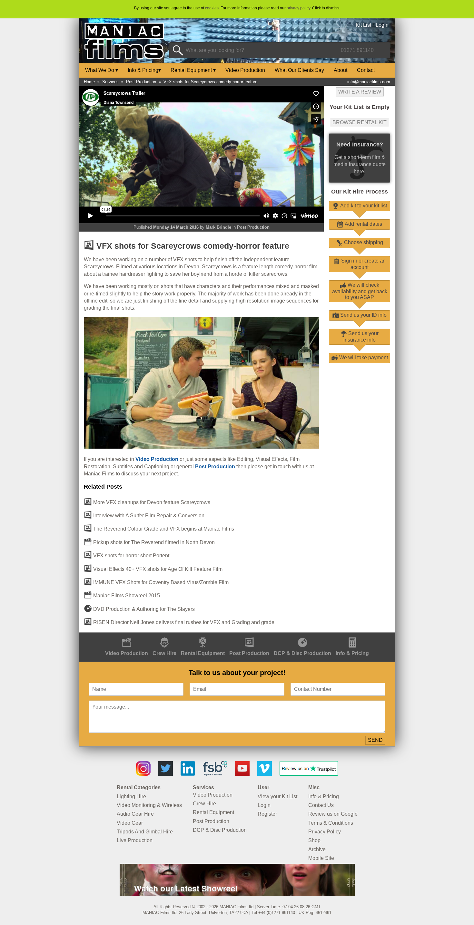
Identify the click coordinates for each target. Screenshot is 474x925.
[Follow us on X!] (165, 774)
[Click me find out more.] (237, 894)
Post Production (141, 81)
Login (382, 25)
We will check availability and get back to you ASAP (359, 291)
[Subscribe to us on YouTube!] (242, 774)
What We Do (101, 70)
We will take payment (363, 357)
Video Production (245, 70)
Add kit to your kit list (363, 205)
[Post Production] (249, 636)
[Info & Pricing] (352, 636)
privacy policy (298, 8)
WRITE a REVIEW (359, 91)
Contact (366, 70)
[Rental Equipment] (203, 636)
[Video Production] (126, 636)
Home (89, 81)
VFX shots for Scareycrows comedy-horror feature (210, 81)
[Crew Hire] (164, 636)
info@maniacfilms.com (368, 81)
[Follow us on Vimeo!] (264, 774)
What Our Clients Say (299, 70)
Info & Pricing (144, 70)
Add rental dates (362, 224)
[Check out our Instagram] (143, 774)
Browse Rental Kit (359, 122)
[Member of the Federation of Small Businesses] (215, 774)
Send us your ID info (363, 315)
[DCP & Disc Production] (302, 636)
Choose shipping (363, 242)
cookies (212, 8)
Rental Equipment (193, 70)
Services (110, 81)
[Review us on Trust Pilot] (309, 774)
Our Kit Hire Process (359, 191)
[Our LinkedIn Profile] (188, 774)
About (340, 70)
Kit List (363, 25)
